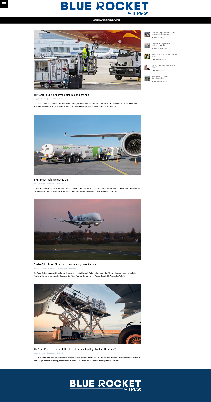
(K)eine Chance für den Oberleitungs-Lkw (160, 77)
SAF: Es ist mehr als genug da (51, 179)
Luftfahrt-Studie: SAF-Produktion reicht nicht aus (61, 95)
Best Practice (63, 268)
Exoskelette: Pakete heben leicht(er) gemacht (161, 44)
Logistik (60, 184)
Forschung (73, 268)
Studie (60, 99)
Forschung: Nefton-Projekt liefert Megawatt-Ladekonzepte (163, 33)
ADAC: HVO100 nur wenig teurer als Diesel (164, 55)
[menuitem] (4, 4)
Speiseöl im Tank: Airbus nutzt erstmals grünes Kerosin (65, 264)
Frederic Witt (41, 184)
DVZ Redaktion (42, 268)
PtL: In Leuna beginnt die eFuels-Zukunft (163, 66)
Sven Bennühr (42, 99)
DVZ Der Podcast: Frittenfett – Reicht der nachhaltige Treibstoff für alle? (75, 349)
